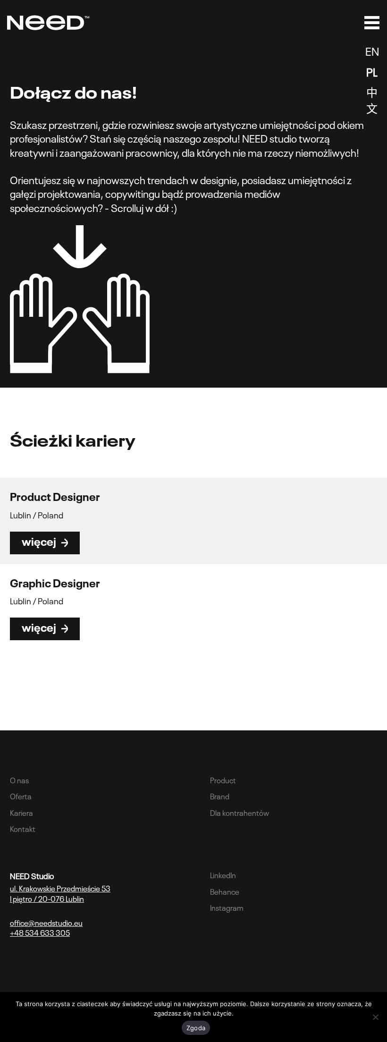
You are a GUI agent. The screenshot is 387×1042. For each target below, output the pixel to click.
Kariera (21, 812)
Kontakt (22, 828)
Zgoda (195, 1028)
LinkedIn (223, 874)
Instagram (227, 907)
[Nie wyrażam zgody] (375, 1017)
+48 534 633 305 (40, 932)
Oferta (21, 795)
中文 (372, 99)
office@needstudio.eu (46, 922)
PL (372, 71)
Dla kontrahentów (239, 812)
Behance (224, 891)
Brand (219, 795)
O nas (19, 779)
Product (223, 779)
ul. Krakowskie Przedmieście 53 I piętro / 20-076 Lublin (60, 893)
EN (372, 50)
